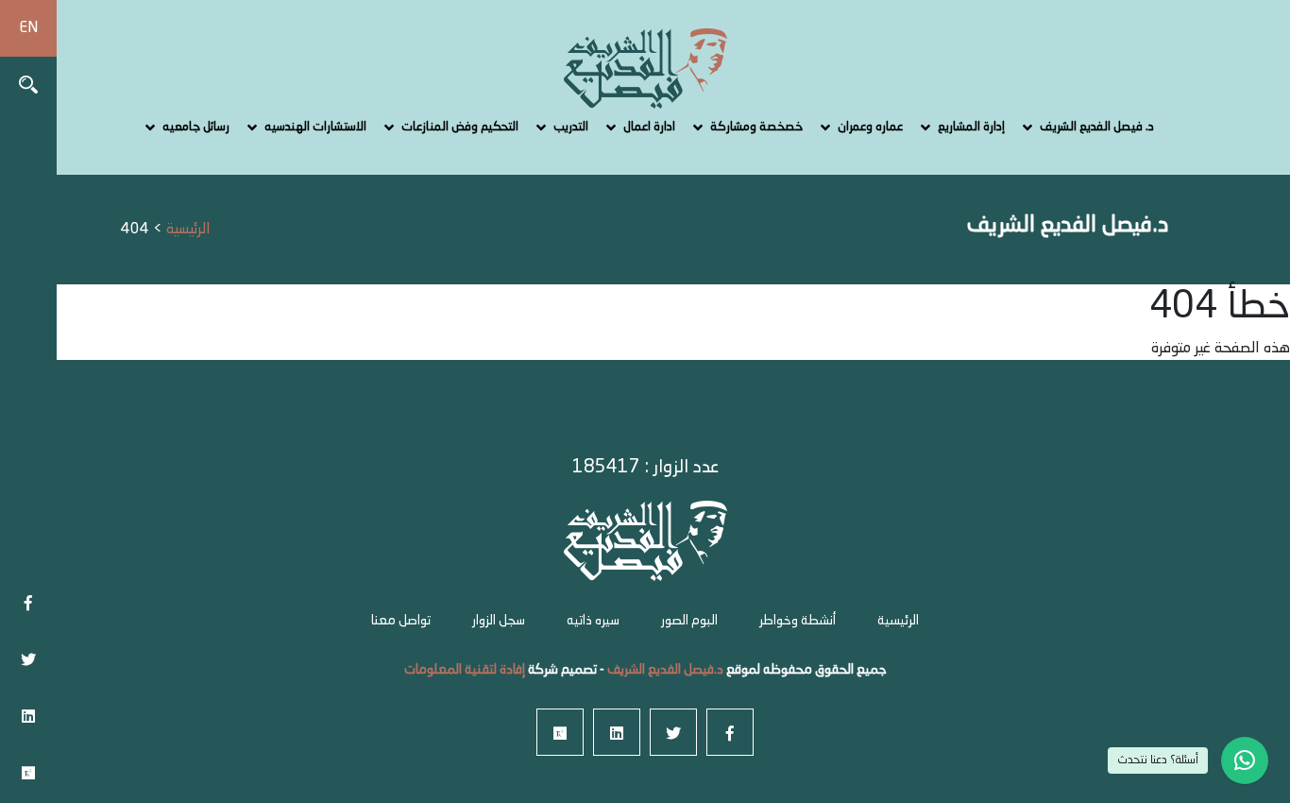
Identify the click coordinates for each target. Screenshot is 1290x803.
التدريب (570, 127)
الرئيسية (898, 620)
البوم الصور (689, 620)
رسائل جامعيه (195, 127)
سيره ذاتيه (593, 620)
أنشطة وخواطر (797, 620)
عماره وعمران (870, 127)
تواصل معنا (401, 620)
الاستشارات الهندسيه (315, 127)
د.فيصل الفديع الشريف (663, 669)
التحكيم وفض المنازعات (459, 127)
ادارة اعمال (649, 127)
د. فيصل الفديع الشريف (1097, 127)
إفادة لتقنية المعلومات (464, 669)
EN (28, 28)
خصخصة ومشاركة (756, 127)
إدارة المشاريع (971, 127)
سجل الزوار (498, 620)
